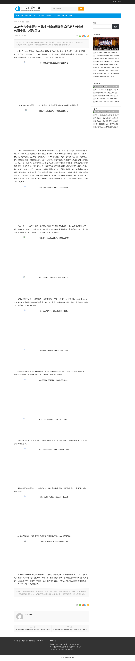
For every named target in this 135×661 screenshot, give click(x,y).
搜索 (94, 23)
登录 (114, 1)
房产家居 (97, 83)
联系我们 (40, 641)
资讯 (70, 15)
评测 (26, 15)
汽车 (35, 15)
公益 (54, 15)
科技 (30, 15)
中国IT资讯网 (70, 658)
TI (39, 15)
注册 (119, 1)
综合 (17, 15)
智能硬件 (48, 15)
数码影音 (64, 15)
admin (31, 614)
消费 (22, 15)
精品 (58, 15)
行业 (42, 15)
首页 (23, 21)
